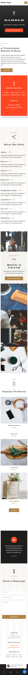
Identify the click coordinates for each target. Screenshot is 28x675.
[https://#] (14, 410)
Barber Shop (6, 2)
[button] (25, 2)
